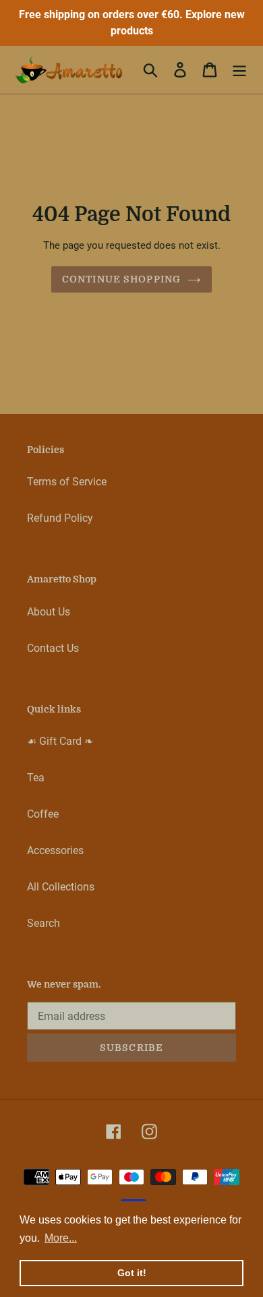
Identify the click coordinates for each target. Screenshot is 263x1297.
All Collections (60, 886)
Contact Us (53, 648)
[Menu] (239, 69)
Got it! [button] (131, 1272)
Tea (36, 777)
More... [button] (61, 1238)
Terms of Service (67, 481)
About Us (48, 611)
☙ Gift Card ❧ (60, 741)
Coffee (43, 814)
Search (43, 923)
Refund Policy (60, 518)
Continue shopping (121, 279)
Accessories (55, 850)
